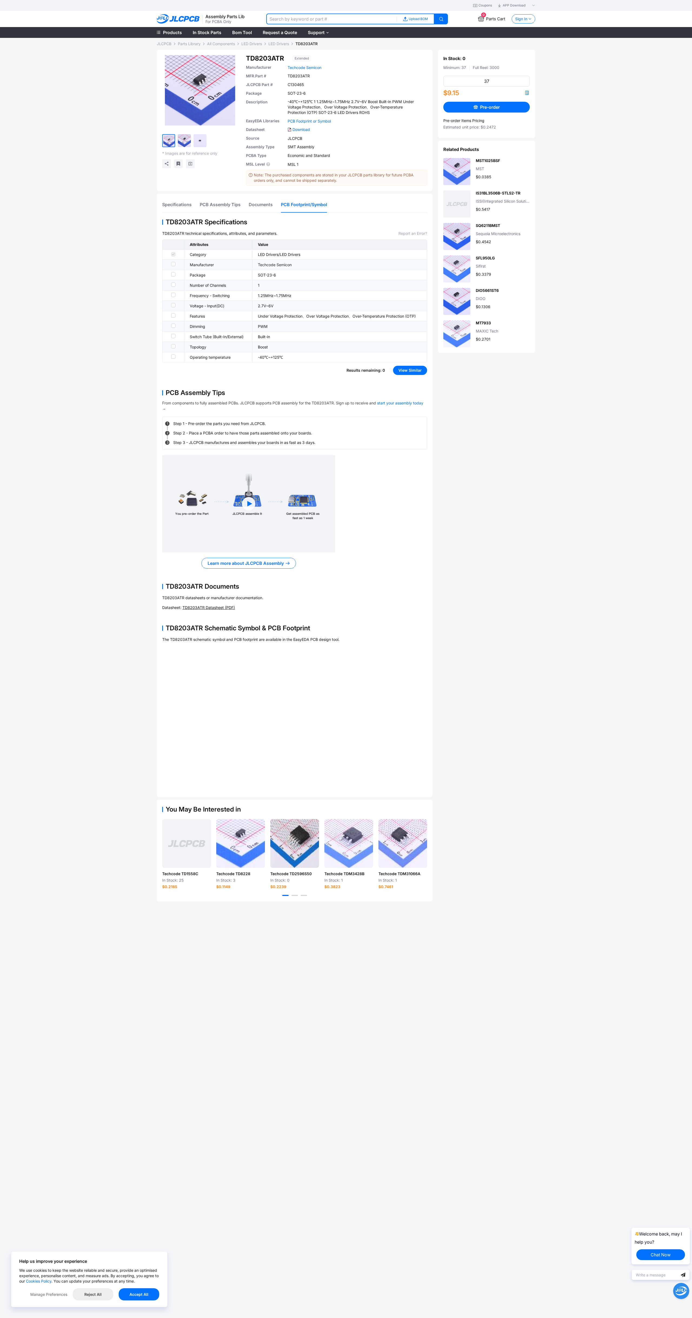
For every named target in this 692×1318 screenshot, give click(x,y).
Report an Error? (412, 233)
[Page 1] (285, 895)
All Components (221, 43)
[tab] (177, 204)
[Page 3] (304, 895)
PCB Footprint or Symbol (309, 121)
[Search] (441, 19)
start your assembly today (400, 403)
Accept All (138, 1294)
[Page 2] (294, 895)
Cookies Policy (38, 1281)
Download (301, 129)
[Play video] (248, 503)
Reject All (93, 1294)
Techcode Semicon (304, 67)
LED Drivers (251, 43)
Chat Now (661, 1254)
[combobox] (331, 19)
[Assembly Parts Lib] (178, 19)
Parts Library (189, 43)
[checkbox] (173, 254)
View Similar (410, 370)
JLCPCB (164, 43)
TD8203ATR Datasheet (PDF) (208, 607)
